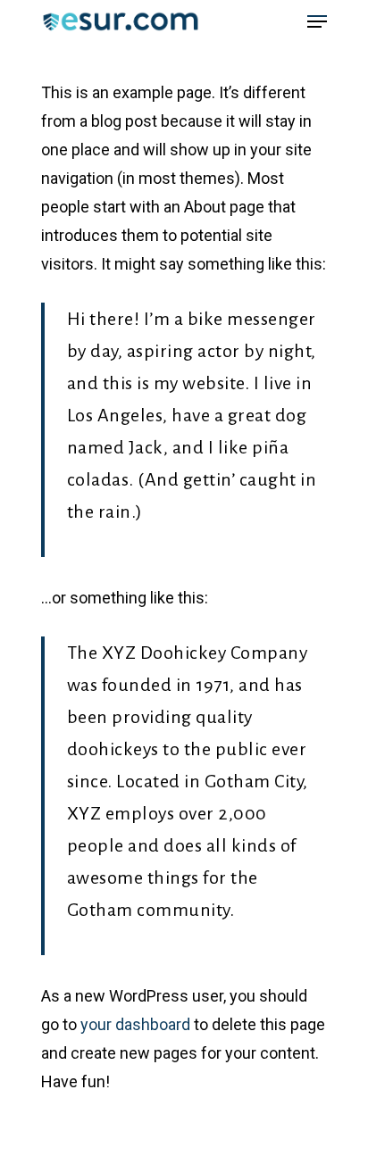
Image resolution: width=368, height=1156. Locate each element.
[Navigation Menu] (317, 21)
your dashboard (135, 1024)
